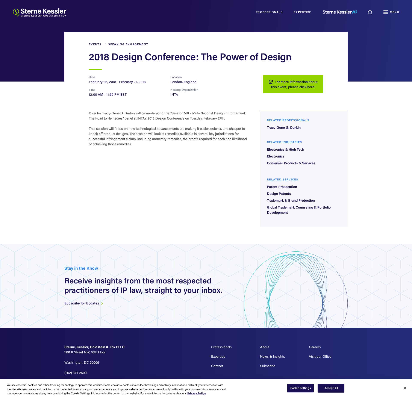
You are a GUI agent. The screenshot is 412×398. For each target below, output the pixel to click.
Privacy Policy (196, 393)
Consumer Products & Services (291, 163)
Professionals (269, 12)
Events (95, 44)
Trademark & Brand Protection (291, 201)
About (264, 347)
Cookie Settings (300, 388)
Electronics (275, 156)
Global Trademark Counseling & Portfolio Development (299, 210)
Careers (315, 347)
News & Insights (272, 357)
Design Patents (279, 194)
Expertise (302, 12)
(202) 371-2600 (75, 373)
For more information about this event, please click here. (294, 84)
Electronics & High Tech (285, 149)
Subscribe (267, 366)
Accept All (331, 388)
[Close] (405, 388)
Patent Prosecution (282, 187)
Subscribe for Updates (82, 303)
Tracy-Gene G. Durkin (284, 128)
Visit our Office (320, 357)
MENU (394, 12)
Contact (217, 366)
